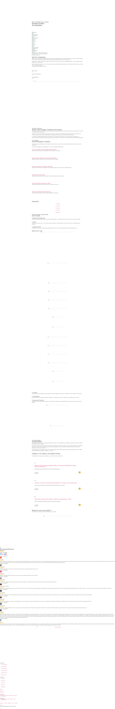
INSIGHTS (1, 691)
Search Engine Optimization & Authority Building (44, 158)
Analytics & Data (4, 674)
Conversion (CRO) (4, 672)
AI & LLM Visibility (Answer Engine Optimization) (44, 149)
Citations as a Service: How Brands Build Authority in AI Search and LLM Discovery (56, 483)
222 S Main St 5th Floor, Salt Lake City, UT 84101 (8, 695)
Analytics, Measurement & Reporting (41, 191)
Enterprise (2, 684)
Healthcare (3, 678)
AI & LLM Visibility (4, 664)
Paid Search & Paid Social (38, 175)
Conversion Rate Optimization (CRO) (41, 183)
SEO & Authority (3, 666)
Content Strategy (4, 668)
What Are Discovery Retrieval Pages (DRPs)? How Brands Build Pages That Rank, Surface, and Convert (55, 466)
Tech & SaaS (3, 680)
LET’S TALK (2, 692)
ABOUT (1, 689)
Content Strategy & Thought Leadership (42, 166)
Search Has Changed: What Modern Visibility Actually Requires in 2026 (53, 499)
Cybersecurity (3, 686)
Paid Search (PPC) (4, 670)
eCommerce (3, 682)
